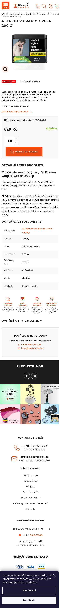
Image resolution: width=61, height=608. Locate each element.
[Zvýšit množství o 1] (16, 138)
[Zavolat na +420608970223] (38, 6)
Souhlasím (29, 600)
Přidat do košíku (26, 151)
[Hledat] (44, 6)
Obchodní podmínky (30, 497)
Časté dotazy (30, 481)
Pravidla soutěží (30, 492)
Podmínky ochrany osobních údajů (30, 503)
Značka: (29, 81)
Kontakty (30, 509)
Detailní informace (15, 111)
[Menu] (5, 5)
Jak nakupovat (30, 475)
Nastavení (29, 590)
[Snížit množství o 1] (16, 143)
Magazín (30, 486)
